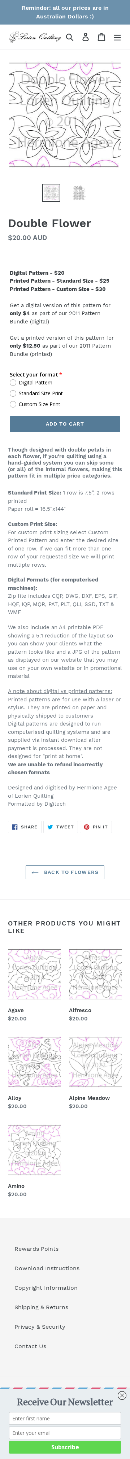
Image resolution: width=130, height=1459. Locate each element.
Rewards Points (36, 1248)
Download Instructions (46, 1268)
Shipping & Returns (41, 1307)
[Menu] (117, 37)
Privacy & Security (39, 1326)
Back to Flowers (70, 872)
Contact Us (30, 1346)
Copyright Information (46, 1287)
